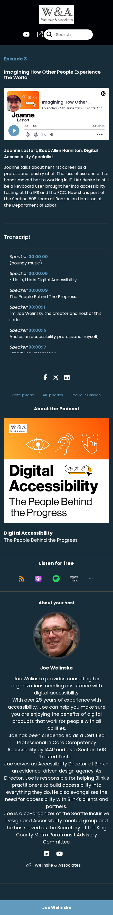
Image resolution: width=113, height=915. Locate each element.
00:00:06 (38, 273)
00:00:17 (37, 347)
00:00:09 (38, 290)
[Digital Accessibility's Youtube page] (26, 34)
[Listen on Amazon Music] (74, 578)
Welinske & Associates (57, 865)
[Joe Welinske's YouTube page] (62, 854)
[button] (91, 578)
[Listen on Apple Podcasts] (38, 578)
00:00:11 (36, 307)
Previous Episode (86, 395)
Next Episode (23, 395)
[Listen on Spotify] (56, 578)
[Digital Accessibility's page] (37, 34)
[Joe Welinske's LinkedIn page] (49, 854)
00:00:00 (38, 257)
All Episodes (53, 395)
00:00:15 (37, 330)
